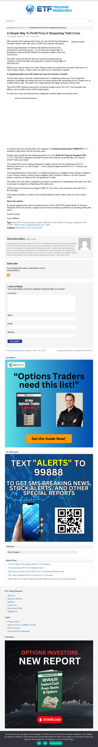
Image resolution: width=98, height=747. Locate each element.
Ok (39, 743)
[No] (95, 739)
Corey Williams (11, 36)
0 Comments (35, 36)
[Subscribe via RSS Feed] (8, 275)
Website (11, 332)
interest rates (19, 225)
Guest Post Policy (14, 608)
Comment (12, 293)
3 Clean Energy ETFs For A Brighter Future (26, 568)
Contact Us (12, 605)
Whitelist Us (12, 611)
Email (10, 324)
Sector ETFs (37, 228)
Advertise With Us (14, 599)
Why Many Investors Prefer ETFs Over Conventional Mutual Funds (36, 571)
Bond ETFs (24, 27)
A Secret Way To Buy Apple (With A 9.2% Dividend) (29, 564)
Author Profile (31, 239)
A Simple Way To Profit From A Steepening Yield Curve (43, 33)
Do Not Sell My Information (18, 631)
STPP (10, 157)
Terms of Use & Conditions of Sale (21, 625)
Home (17, 27)
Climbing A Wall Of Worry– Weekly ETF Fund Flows (74, 351)
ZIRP (48, 225)
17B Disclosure (13, 628)
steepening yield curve (35, 225)
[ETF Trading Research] (49, 14)
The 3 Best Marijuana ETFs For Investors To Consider (30, 575)
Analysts (11, 602)
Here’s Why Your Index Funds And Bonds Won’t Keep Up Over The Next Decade (42, 579)
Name (10, 315)
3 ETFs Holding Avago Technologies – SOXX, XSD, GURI (26, 351)
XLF (86, 149)
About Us (11, 595)
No (45, 743)
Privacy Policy (13, 622)
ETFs (29, 228)
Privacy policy (55, 743)
